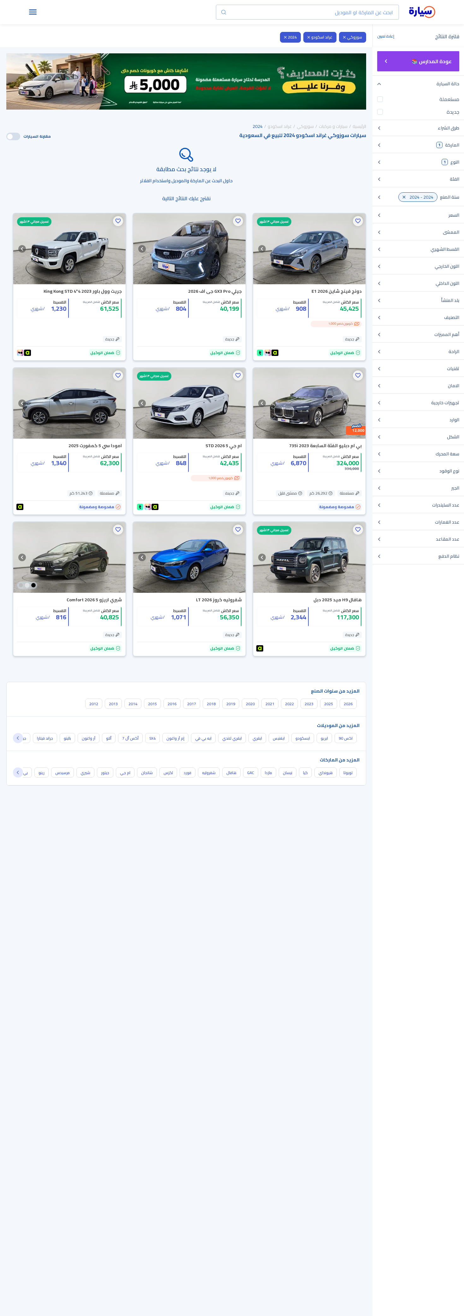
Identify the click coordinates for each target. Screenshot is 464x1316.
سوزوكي (354, 37)
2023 (309, 703)
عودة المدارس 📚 (432, 61)
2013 (113, 703)
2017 (191, 703)
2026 (348, 703)
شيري (85, 772)
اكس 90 (346, 738)
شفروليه (209, 772)
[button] (358, 221)
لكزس (168, 772)
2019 (230, 703)
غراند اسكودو (321, 37)
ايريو (324, 738)
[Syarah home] (422, 12)
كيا (305, 772)
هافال (231, 772)
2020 (250, 703)
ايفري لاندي (232, 738)
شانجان (147, 772)
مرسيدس (62, 772)
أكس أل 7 (130, 738)
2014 (132, 703)
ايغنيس (279, 738)
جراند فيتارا (45, 738)
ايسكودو (302, 738)
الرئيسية (359, 126)
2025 (328, 703)
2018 (211, 703)
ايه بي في (203, 738)
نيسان (287, 772)
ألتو (108, 738)
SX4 (152, 738)
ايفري (257, 738)
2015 (152, 703)
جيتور (105, 772)
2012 (93, 703)
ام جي (125, 772)
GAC (250, 772)
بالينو (67, 738)
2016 (172, 703)
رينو (42, 772)
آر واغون (88, 738)
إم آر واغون (175, 738)
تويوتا (348, 772)
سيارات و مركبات (333, 126)
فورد (187, 772)
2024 (292, 37)
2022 (289, 703)
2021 (269, 703)
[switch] (13, 136)
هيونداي (325, 772)
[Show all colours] (27, 585)
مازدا (268, 772)
